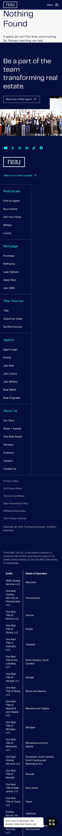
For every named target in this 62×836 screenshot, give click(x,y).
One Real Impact (12, 436)
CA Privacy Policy (12, 488)
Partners (8, 444)
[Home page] (19, 5)
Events (7, 357)
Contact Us (9, 468)
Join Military (10, 381)
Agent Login (10, 349)
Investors (8, 452)
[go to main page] (14, 162)
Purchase (8, 255)
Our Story (9, 420)
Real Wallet (9, 389)
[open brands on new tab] (5, 148)
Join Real (8, 365)
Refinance (9, 263)
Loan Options (11, 271)
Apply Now (9, 279)
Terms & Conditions (13, 495)
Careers (8, 460)
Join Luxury (10, 373)
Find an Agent (11, 200)
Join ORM (9, 288)
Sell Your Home (12, 216)
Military (7, 225)
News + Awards (12, 428)
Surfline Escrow (12, 326)
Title (6, 310)
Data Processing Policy (15, 503)
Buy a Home (10, 208)
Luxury (7, 233)
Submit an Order (12, 318)
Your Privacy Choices (14, 518)
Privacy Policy (11, 480)
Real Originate (11, 397)
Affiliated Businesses (14, 510)
